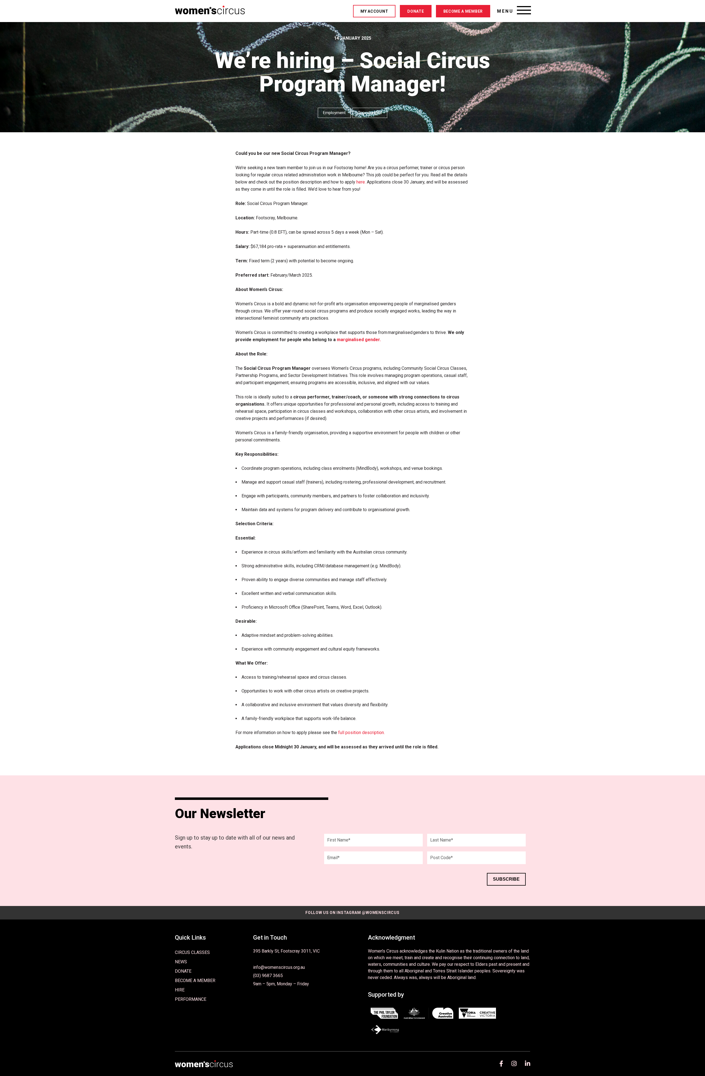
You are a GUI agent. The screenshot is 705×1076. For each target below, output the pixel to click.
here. (361, 182)
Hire (180, 990)
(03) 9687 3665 (268, 975)
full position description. (361, 732)
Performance (190, 999)
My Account (374, 11)
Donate (415, 11)
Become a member (463, 11)
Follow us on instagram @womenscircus (352, 912)
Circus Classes (192, 952)
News (181, 961)
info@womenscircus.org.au (279, 967)
